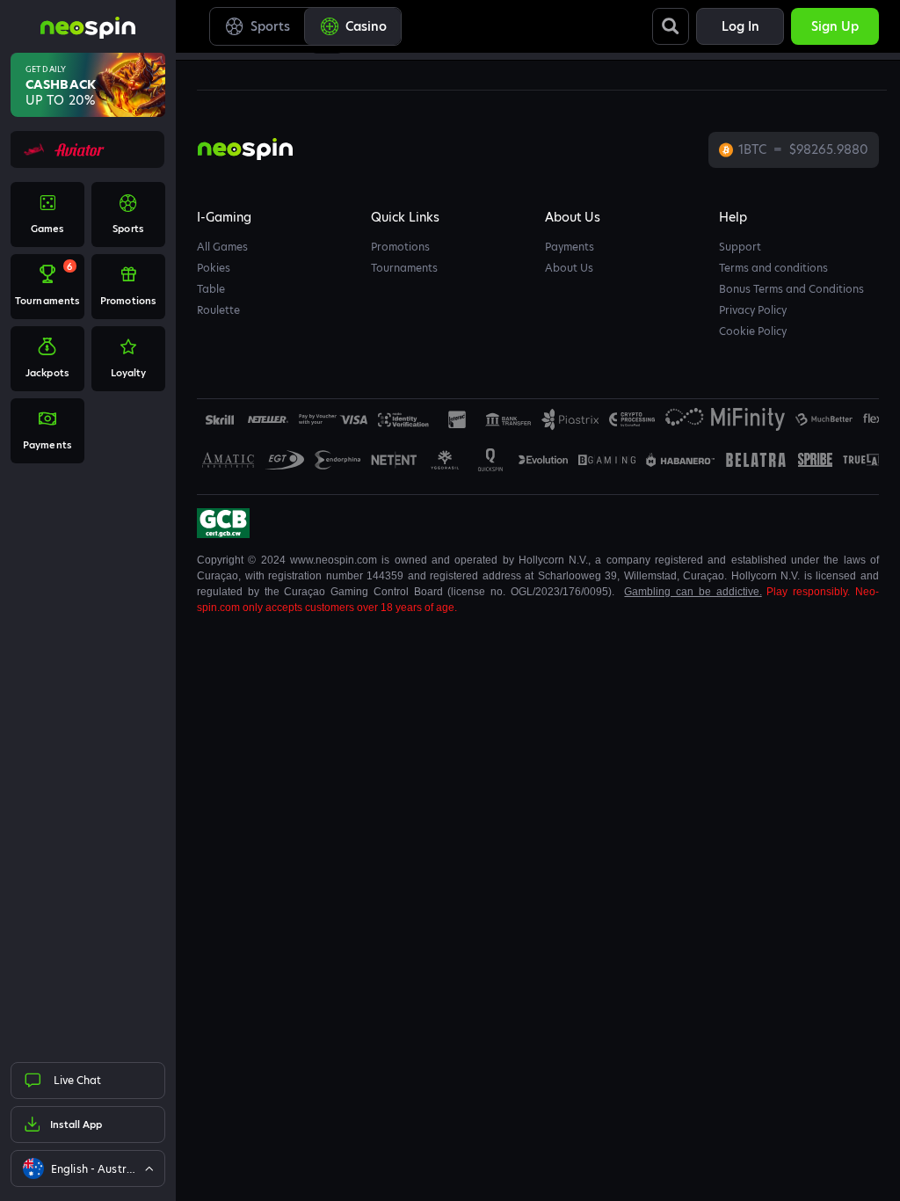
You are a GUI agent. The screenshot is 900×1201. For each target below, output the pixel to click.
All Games (222, 246)
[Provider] (268, 419)
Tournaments (404, 267)
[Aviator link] (87, 149)
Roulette (218, 309)
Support (740, 246)
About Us (569, 267)
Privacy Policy (753, 309)
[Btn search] (670, 26)
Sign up (835, 26)
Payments (569, 246)
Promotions (400, 246)
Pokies (213, 267)
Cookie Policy (753, 331)
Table (211, 288)
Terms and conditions (773, 267)
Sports (270, 26)
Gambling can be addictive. (692, 592)
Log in (740, 26)
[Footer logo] (219, 419)
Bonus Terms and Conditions (791, 288)
